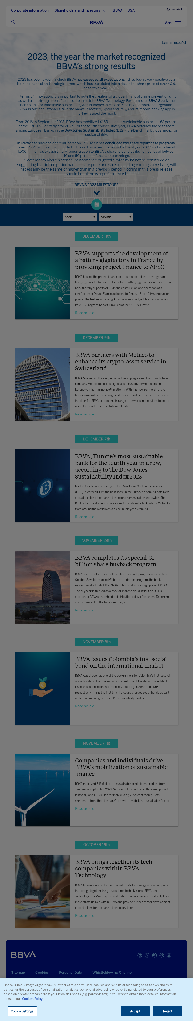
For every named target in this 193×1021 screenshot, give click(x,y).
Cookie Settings (22, 1011)
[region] (96, 999)
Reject (167, 1011)
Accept (135, 1011)
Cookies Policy (32, 999)
